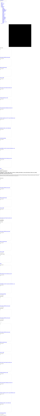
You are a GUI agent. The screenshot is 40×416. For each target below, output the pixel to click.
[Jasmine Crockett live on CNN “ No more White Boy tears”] (5, 391)
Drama (3, 14)
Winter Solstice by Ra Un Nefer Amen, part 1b (6, 158)
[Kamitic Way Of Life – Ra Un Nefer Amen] (5, 401)
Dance (3, 13)
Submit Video (2, 4)
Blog (1, 3)
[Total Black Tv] (1, 0)
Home (1, 2)
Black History (3, 9)
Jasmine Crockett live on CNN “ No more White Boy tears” (7, 392)
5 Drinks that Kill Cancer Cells (4, 97)
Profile (2, 5)
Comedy (3, 12)
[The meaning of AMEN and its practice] (5, 304)
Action (3, 7)
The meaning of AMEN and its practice (5, 57)
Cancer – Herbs (2, 77)
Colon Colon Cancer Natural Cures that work (6, 87)
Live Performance (4, 17)
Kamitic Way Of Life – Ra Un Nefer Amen (5, 402)
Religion (3, 19)
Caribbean (3, 11)
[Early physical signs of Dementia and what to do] (5, 381)
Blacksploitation (4, 10)
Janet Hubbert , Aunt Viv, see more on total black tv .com (7, 148)
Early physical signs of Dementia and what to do (6, 382)
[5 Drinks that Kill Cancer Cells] (5, 371)
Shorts (3, 20)
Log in (2, 23)
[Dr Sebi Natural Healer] (5, 411)
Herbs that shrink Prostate (3, 67)
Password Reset (2, 6)
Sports (3, 22)
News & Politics (4, 18)
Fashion (3, 15)
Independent (3, 16)
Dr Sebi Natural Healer (3, 138)
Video (0, 168)
